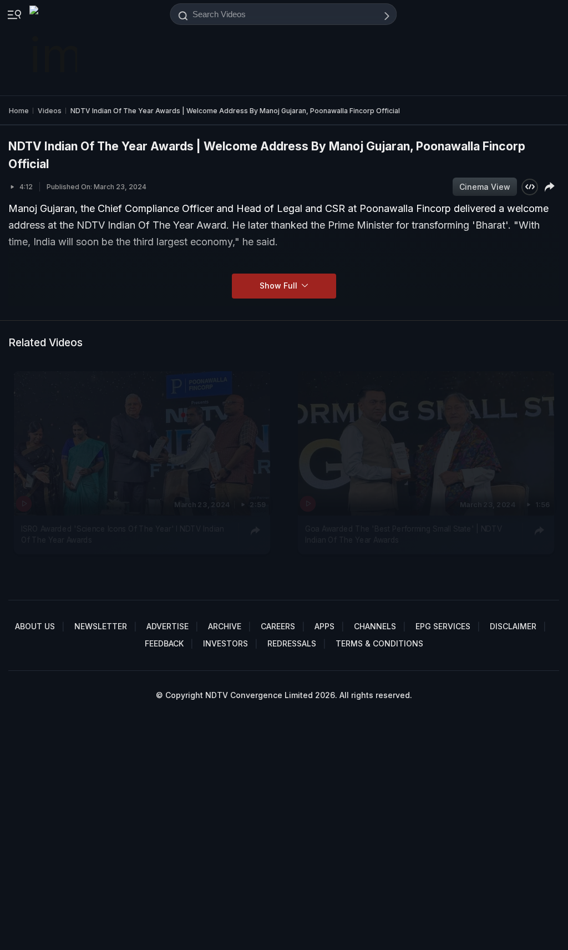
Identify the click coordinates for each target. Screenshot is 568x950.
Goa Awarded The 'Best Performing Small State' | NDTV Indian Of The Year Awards (403, 534)
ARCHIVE (224, 626)
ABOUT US (35, 626)
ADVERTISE (167, 626)
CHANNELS (375, 626)
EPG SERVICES (442, 626)
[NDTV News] (54, 47)
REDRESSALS (291, 643)
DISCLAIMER (513, 626)
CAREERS (278, 626)
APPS (324, 626)
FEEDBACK (164, 643)
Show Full (280, 285)
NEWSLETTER (100, 626)
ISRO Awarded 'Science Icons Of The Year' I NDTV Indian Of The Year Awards (122, 534)
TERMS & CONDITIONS (379, 643)
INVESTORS (225, 643)
